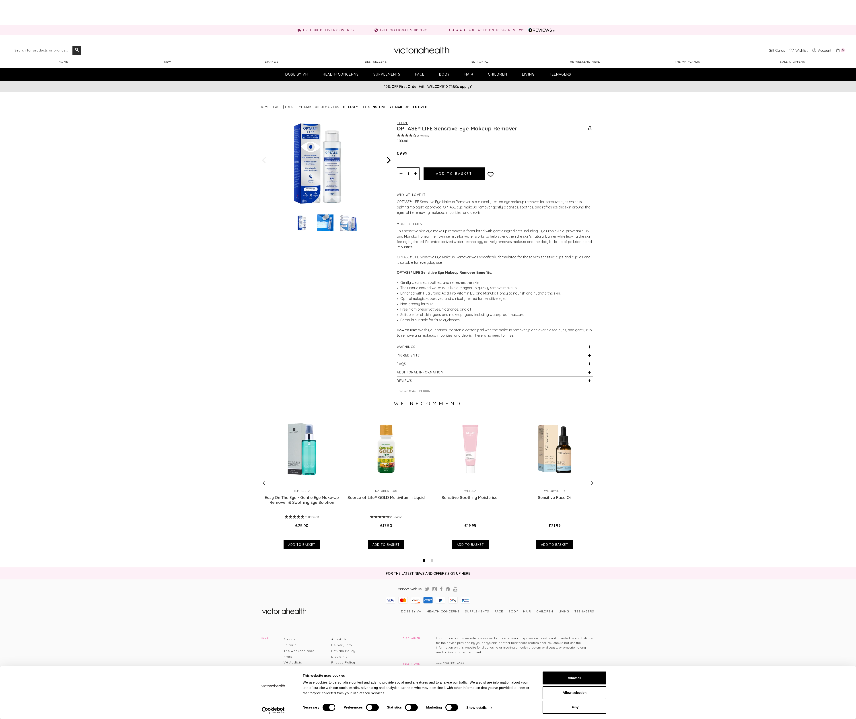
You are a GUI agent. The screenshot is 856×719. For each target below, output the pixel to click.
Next (388, 160)
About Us (339, 639)
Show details (476, 707)
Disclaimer (340, 657)
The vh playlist (688, 61)
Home (63, 61)
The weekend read (584, 61)
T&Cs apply (459, 86)
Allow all (574, 678)
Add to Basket (301, 545)
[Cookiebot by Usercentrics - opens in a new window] (273, 710)
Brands (271, 61)
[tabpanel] (302, 483)
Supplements (386, 74)
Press (288, 657)
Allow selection (574, 692)
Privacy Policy (343, 662)
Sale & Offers (792, 61)
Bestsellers (376, 61)
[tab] (424, 560)
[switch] (372, 707)
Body (444, 74)
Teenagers (560, 74)
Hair (468, 74)
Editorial (480, 61)
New (167, 61)
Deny (574, 707)
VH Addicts (293, 662)
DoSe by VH (296, 74)
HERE (465, 573)
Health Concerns (341, 74)
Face (419, 74)
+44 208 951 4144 (450, 663)
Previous (264, 160)
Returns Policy (343, 651)
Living (528, 74)
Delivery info (341, 645)
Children (497, 74)
